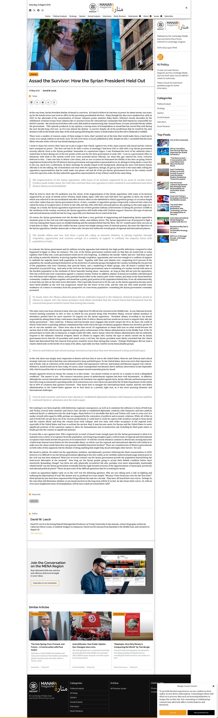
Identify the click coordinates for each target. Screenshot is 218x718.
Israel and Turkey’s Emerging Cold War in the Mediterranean (179, 198)
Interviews (107, 16)
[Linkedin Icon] (30, 10)
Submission (133, 16)
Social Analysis (94, 16)
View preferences (201, 713)
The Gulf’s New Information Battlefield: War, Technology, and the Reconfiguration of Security (178, 209)
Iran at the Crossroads (179, 140)
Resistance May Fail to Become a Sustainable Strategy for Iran (179, 229)
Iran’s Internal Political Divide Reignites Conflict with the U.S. (179, 220)
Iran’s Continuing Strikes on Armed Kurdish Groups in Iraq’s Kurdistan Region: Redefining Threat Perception (178, 174)
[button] (213, 686)
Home (47, 16)
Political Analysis (60, 16)
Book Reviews (120, 16)
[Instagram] (42, 10)
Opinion (82, 16)
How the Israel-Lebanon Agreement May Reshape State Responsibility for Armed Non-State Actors (178, 187)
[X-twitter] (34, 10)
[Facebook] (38, 10)
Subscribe (169, 16)
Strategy (73, 16)
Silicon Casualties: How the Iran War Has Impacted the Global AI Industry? (178, 151)
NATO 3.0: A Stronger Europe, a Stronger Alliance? (178, 238)
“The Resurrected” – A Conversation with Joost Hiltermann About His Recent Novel (178, 162)
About (146, 16)
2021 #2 (34, 501)
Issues (156, 16)
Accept (173, 713)
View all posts (36, 533)
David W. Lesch (40, 519)
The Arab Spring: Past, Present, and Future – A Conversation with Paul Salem (48, 647)
